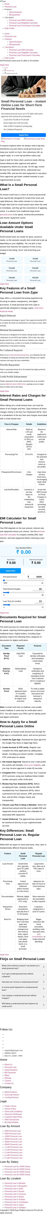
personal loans (6, 214)
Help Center (9, 28)
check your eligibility (32, 765)
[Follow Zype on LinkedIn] (6, 1048)
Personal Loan (10, 7)
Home (7, 4)
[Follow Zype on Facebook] (6, 1041)
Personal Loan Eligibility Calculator (23, 23)
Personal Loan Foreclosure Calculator (24, 26)
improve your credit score (15, 384)
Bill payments (14, 15)
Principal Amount (10, 577)
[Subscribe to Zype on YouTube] (6, 1037)
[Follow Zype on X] (6, 1034)
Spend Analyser (15, 12)
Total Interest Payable (11, 589)
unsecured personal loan (19, 355)
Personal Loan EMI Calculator (21, 20)
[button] (23, 31)
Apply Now (23, 135)
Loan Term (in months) (12, 601)
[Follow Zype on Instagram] (6, 1044)
